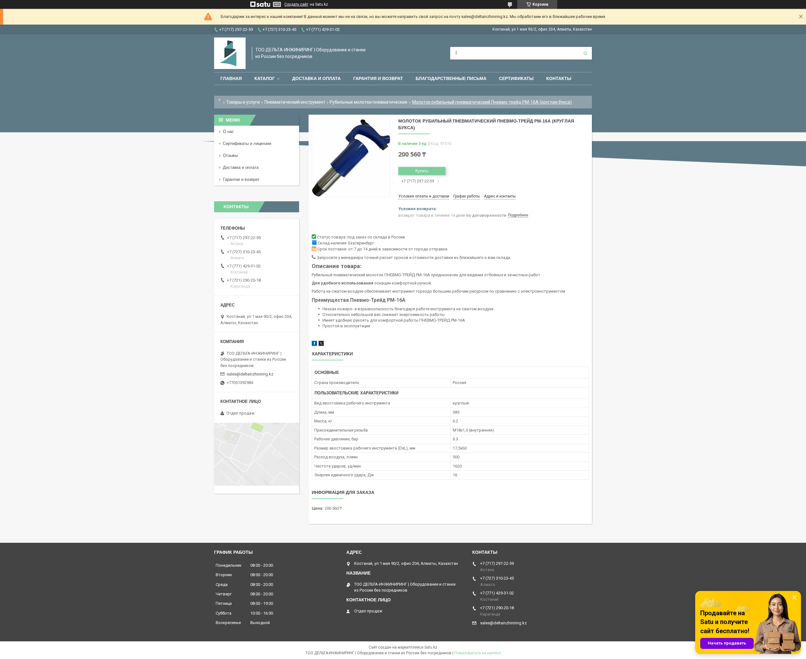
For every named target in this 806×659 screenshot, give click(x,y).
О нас (228, 131)
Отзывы (230, 155)
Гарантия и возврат (378, 78)
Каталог (264, 78)
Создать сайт (296, 4)
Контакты (558, 78)
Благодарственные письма (451, 78)
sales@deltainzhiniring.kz (250, 374)
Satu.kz (430, 647)
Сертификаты (516, 78)
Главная (231, 78)
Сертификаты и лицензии (247, 143)
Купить (422, 171)
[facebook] (314, 344)
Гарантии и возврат (241, 179)
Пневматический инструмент (294, 102)
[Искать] (585, 53)
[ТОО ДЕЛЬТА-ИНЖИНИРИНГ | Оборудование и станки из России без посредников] (230, 53)
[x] (321, 344)
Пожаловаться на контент (477, 653)
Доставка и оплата (316, 78)
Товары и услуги (243, 102)
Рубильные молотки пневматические (368, 102)
